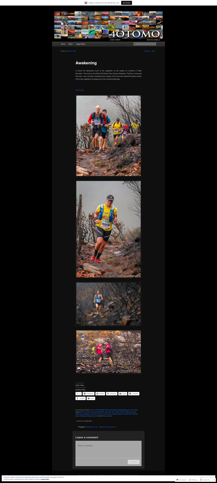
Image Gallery (80, 44)
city (113, 412)
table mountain (117, 414)
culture (122, 412)
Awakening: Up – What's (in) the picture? (101, 427)
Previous (146, 51)
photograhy (114, 410)
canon (93, 410)
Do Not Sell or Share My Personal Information (124, 475)
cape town (108, 412)
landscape (78, 414)
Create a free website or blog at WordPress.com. (93, 475)
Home (63, 44)
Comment (133, 462)
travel (133, 410)
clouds (117, 412)
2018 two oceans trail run (88, 412)
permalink (109, 416)
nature (107, 410)
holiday (127, 412)
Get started (126, 3)
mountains (86, 414)
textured (125, 414)
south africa (108, 414)
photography (122, 410)
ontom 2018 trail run (96, 414)
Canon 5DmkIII (100, 410)
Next (154, 51)
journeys (133, 412)
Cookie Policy (44, 479)
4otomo (93, 416)
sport (128, 410)
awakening (100, 412)
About (70, 44)
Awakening (79, 90)
